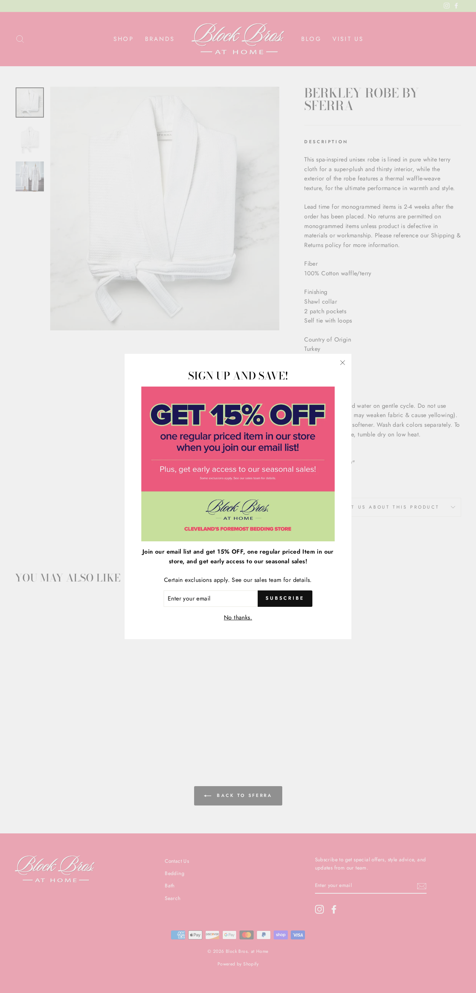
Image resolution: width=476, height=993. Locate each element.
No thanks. (238, 617)
